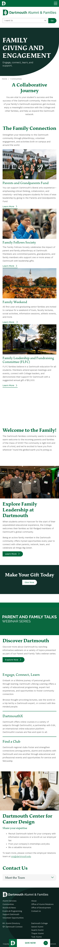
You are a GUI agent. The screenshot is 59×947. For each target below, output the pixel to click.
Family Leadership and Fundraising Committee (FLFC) (28, 360)
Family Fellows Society (19, 242)
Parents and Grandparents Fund (26, 183)
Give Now (29, 582)
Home (4, 79)
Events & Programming (12, 911)
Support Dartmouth (11, 914)
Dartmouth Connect (14, 927)
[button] (29, 877)
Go (52, 21)
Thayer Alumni (37, 933)
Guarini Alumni (37, 930)
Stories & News (9, 908)
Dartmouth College (39, 923)
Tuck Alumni (36, 937)
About (34, 901)
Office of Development (41, 908)
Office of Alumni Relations (42, 904)
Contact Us (36, 911)
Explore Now (11, 660)
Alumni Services (9, 901)
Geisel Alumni (37, 927)
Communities (16, 79)
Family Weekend (15, 302)
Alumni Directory (13, 923)
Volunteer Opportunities (13, 918)
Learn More (8, 206)
